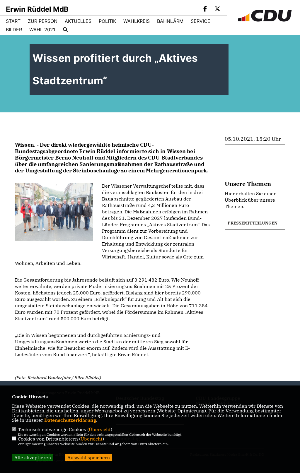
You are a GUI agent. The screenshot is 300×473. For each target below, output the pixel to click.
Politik (107, 21)
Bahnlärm (170, 21)
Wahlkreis (136, 21)
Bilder (14, 29)
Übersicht (100, 429)
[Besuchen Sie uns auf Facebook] (205, 9)
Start (13, 21)
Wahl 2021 (42, 29)
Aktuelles (78, 21)
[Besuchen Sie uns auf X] (217, 9)
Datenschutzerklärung (70, 420)
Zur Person (42, 21)
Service (200, 21)
